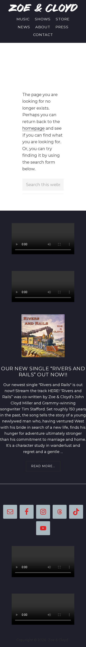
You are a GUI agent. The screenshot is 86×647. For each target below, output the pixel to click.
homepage (33, 128)
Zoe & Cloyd (43, 8)
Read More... (45, 467)
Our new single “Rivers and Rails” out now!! (43, 371)
